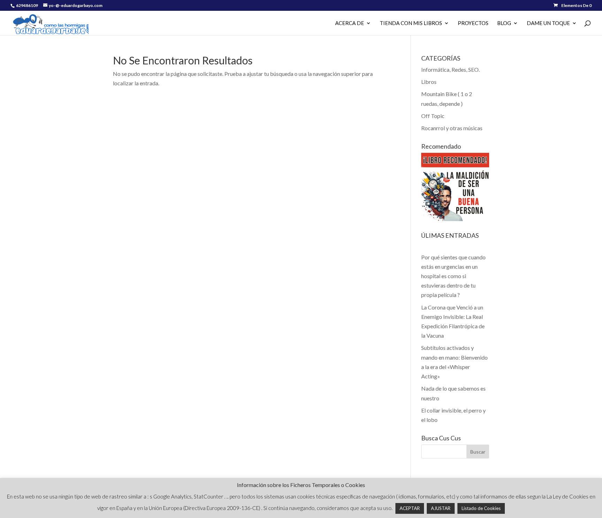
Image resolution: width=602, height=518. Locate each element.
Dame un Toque (548, 23)
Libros (429, 81)
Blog (504, 23)
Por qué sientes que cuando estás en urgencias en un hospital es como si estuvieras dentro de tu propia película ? (453, 276)
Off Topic (433, 115)
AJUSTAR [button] (440, 508)
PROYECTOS (473, 23)
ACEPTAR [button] (410, 508)
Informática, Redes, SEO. (450, 69)
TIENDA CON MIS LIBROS (411, 23)
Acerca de (349, 23)
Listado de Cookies (481, 508)
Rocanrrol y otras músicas (452, 128)
